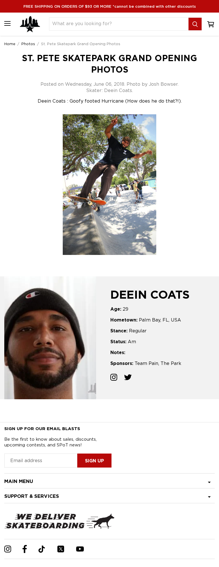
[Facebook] (25, 549)
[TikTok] (41, 549)
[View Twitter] (128, 378)
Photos (28, 43)
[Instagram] (7, 549)
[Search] (195, 24)
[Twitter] (61, 549)
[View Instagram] (113, 378)
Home (9, 43)
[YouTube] (80, 549)
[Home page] (30, 24)
